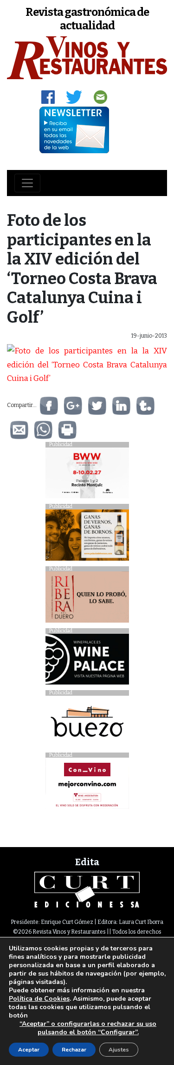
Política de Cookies (39, 998)
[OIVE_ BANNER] (87, 786)
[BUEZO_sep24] (87, 723)
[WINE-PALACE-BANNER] (87, 661)
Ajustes (119, 1049)
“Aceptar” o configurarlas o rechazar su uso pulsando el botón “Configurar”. (87, 1028)
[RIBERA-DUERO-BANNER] (87, 599)
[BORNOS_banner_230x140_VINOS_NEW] (87, 538)
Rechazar (74, 1049)
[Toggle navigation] (27, 183)
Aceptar (28, 1049)
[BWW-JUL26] (87, 475)
